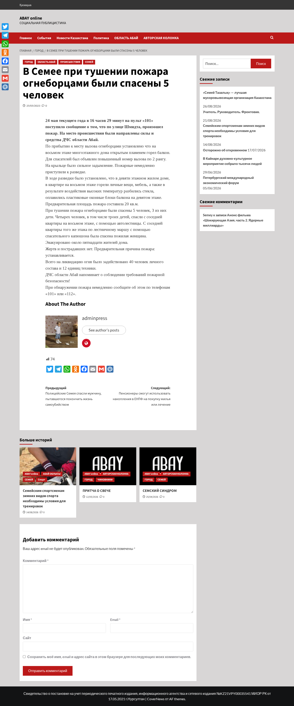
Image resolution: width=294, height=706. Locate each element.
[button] (272, 38)
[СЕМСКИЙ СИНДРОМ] (167, 466)
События (44, 38)
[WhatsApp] (5, 44)
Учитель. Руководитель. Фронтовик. (231, 112)
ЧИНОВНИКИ (105, 480)
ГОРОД (29, 62)
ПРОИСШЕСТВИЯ (70, 62)
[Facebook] (5, 61)
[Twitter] (5, 26)
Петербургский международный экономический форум (228, 180)
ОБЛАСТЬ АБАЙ (126, 38)
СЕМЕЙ (89, 62)
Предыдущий (73, 396)
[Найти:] (227, 63)
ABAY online (31, 18)
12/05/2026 (92, 497)
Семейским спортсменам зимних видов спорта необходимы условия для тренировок (44, 498)
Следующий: (141, 396)
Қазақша (25, 5)
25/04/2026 (152, 497)
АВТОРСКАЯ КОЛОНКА (161, 38)
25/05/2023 (33, 105)
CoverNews (155, 699)
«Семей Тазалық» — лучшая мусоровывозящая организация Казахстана (237, 95)
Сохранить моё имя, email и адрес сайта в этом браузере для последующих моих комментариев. (109, 657)
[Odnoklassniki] (5, 52)
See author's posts (104, 330)
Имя (27, 619)
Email (115, 619)
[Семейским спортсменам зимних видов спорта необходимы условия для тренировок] (48, 466)
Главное (26, 38)
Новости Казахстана (72, 38)
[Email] (5, 69)
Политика (101, 38)
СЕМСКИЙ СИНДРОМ (160, 490)
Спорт (41, 480)
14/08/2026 (32, 512)
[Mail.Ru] (5, 87)
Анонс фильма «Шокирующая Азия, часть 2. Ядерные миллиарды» (233, 220)
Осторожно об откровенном (225, 150)
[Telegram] (5, 35)
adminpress (94, 318)
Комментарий (35, 561)
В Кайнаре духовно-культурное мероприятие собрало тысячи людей (232, 161)
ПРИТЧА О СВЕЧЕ (97, 490)
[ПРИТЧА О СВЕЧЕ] (107, 466)
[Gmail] (5, 78)
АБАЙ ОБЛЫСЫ (51, 474)
